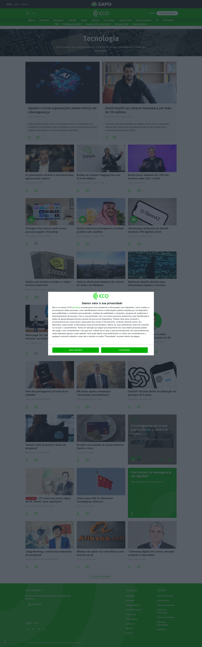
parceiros (76, 307)
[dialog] (101, 323)
